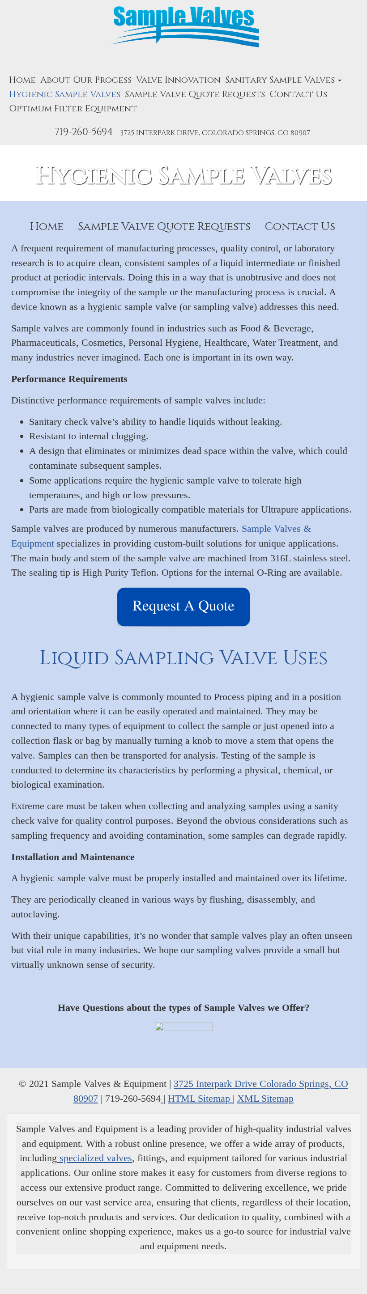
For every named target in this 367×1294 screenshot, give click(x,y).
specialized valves (94, 1157)
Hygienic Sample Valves (64, 94)
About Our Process (86, 80)
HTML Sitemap (200, 1098)
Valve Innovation (178, 80)
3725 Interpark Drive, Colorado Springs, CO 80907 (215, 133)
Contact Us (298, 94)
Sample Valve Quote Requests (195, 94)
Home (22, 80)
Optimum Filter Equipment (73, 108)
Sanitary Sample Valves (281, 80)
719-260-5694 (84, 132)
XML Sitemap (265, 1098)
